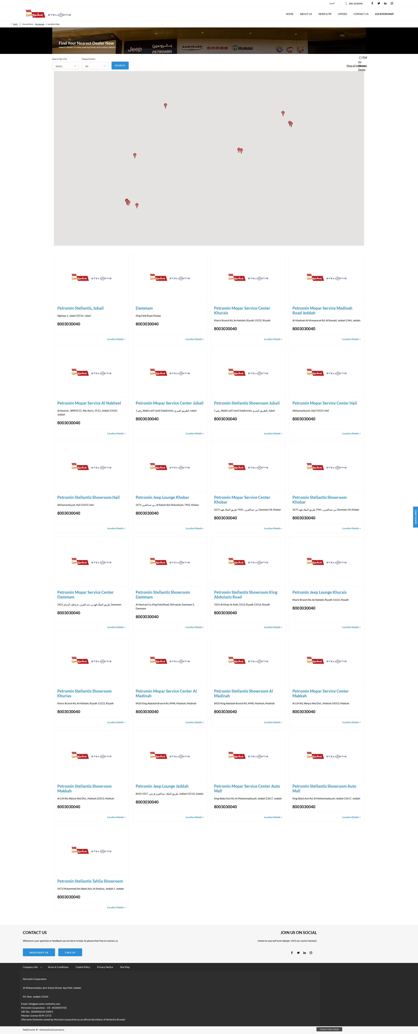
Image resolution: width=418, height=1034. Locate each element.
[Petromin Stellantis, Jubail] (91, 277)
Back (15, 24)
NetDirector (29, 1029)
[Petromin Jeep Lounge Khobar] (169, 466)
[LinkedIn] (385, 3)
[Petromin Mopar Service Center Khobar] (248, 466)
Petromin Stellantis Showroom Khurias (84, 693)
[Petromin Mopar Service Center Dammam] (91, 561)
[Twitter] (379, 3)
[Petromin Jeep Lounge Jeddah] (169, 755)
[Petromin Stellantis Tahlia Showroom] (91, 850)
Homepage (39, 24)
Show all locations (356, 65)
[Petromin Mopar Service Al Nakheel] (91, 372)
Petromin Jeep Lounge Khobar (162, 497)
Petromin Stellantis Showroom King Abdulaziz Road (245, 594)
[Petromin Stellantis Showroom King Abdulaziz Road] (248, 561)
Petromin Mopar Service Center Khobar (242, 499)
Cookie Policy (83, 967)
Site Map (125, 967)
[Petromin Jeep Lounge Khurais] (326, 561)
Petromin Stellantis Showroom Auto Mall (324, 788)
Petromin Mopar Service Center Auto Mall (247, 788)
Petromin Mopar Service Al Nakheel (89, 403)
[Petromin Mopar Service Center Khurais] (248, 277)
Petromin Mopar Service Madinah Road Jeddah (322, 310)
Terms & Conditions (58, 967)
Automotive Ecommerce (52, 1029)
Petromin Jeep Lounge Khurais (319, 592)
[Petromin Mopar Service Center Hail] (326, 372)
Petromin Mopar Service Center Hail (324, 403)
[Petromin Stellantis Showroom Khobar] (326, 466)
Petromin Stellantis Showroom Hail (88, 497)
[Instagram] (392, 3)
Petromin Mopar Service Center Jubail (169, 403)
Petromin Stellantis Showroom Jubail (247, 403)
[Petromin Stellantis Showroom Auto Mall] (326, 755)
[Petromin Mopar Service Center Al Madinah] (169, 660)
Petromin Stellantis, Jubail (80, 308)
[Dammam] (169, 277)
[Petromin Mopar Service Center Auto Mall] (248, 755)
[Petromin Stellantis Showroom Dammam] (169, 561)
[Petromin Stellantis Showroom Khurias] (91, 660)
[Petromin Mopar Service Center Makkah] (326, 660)
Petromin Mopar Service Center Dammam (85, 594)
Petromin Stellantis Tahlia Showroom (90, 881)
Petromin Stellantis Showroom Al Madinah (243, 693)
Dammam (144, 308)
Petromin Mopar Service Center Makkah (320, 693)
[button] (128, 203)
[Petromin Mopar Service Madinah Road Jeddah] (326, 277)
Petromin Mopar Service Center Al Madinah (166, 693)
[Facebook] (372, 3)
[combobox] (65, 65)
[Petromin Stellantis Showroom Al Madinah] (248, 660)
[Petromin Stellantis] (48, 14)
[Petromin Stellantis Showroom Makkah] (91, 755)
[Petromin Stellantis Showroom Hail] (91, 466)
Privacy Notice (105, 967)
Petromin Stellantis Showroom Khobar (319, 499)
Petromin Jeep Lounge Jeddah (162, 786)
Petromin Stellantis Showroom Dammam (163, 594)
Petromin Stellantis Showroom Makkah (84, 788)
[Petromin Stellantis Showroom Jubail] (248, 372)
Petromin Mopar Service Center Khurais (242, 310)
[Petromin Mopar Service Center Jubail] (169, 372)
